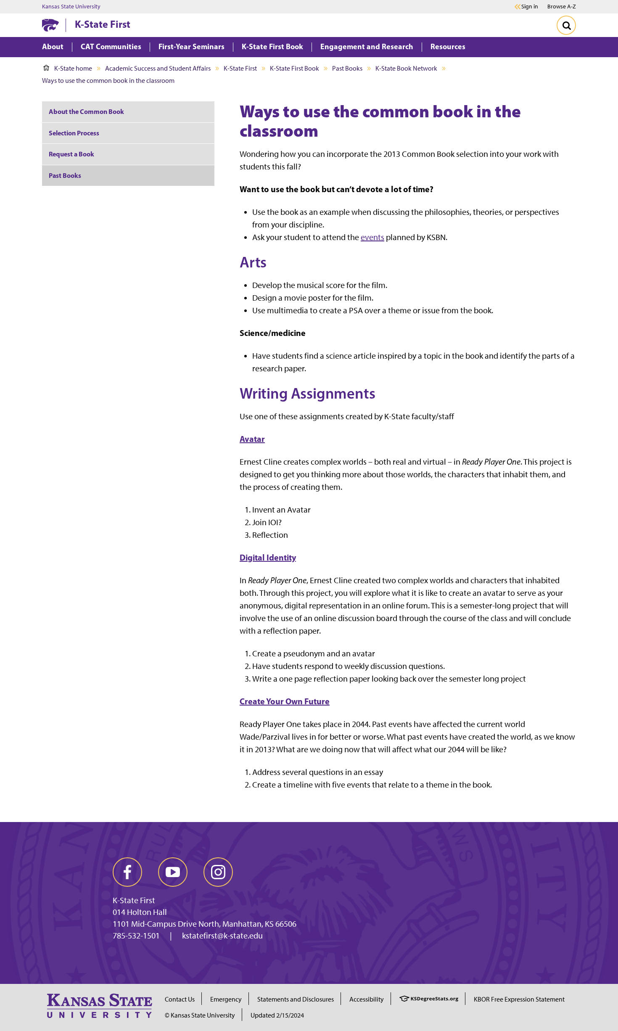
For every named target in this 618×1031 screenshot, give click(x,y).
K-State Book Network (406, 68)
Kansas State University (71, 6)
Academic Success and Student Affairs (158, 68)
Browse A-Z (561, 6)
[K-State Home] (50, 25)
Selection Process (74, 133)
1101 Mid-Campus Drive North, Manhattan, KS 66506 (204, 924)
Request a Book (71, 154)
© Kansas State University (200, 1015)
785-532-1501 (136, 936)
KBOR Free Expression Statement (519, 999)
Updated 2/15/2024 (277, 1015)
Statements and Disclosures (295, 999)
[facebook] (127, 872)
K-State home (73, 68)
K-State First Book (294, 68)
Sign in (529, 6)
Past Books (347, 68)
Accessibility (366, 999)
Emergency (226, 999)
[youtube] (173, 872)
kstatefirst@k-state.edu (222, 936)
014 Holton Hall (140, 912)
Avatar (252, 439)
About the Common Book (86, 111)
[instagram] (218, 872)
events (372, 237)
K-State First (102, 24)
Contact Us (180, 999)
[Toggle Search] (566, 25)
